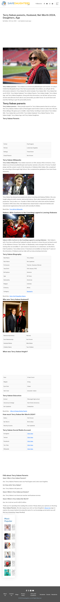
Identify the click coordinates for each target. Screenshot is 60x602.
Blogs (16, 594)
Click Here (30, 433)
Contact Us (11, 594)
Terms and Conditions (33, 594)
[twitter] (52, 4)
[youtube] (47, 4)
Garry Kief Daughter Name (18, 296)
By (5, 21)
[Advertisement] (30, 35)
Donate (48, 594)
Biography (30, 291)
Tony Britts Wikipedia (16, 209)
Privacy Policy (23, 594)
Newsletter (54, 594)
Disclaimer (42, 594)
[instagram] (49, 4)
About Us (47, 508)
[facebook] (44, 4)
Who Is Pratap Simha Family (18, 411)
